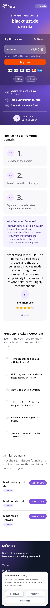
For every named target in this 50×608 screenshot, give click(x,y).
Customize (25, 600)
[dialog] (25, 589)
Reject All (14, 593)
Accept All (35, 593)
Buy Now (25, 62)
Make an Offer (37, 482)
